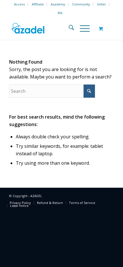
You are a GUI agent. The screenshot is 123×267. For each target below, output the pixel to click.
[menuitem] (19, 4)
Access (19, 4)
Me (60, 13)
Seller (101, 4)
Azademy (58, 4)
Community (81, 4)
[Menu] (82, 28)
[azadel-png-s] (51, 28)
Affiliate (38, 4)
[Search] (68, 28)
